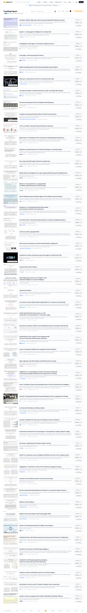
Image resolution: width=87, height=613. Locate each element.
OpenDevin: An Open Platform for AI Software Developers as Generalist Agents (40, 149)
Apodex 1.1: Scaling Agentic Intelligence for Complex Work (35, 32)
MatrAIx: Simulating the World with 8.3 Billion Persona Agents (36, 525)
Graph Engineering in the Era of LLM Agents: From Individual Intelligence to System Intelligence (33, 278)
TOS (17, 610)
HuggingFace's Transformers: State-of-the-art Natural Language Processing (40, 466)
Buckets (58, 2)
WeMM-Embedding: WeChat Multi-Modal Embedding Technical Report (38, 67)
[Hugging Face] (46, 611)
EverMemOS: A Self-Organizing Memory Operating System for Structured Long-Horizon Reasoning (33, 560)
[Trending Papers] (70, 11)
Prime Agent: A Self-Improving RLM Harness (31, 55)
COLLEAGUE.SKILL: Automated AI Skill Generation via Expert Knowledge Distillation (42, 220)
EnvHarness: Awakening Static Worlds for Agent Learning (35, 443)
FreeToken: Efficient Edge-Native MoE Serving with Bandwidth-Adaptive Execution (42, 20)
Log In (76, 2)
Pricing (69, 2)
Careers (38, 610)
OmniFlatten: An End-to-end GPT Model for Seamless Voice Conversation (39, 584)
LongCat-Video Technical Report (28, 267)
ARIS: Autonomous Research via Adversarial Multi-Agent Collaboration (38, 243)
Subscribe (55, 5)
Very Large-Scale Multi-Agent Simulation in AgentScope (34, 161)
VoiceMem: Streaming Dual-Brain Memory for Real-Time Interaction (37, 114)
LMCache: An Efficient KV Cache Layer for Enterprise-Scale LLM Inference (39, 420)
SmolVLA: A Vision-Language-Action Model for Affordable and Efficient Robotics (41, 596)
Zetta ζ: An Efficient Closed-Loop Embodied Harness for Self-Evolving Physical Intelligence (44, 384)
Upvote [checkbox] (79, 19)
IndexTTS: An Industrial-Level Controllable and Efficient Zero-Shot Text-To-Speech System (44, 455)
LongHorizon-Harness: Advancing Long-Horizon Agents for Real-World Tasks (40, 255)
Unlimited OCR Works (25, 290)
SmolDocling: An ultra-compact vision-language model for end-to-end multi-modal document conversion (34, 337)
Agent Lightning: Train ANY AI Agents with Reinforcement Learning (37, 361)
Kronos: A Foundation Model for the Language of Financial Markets (37, 349)
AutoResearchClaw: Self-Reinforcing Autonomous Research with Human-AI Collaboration (43, 537)
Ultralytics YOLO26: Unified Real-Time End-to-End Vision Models (37, 572)
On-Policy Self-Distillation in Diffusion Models (31, 408)
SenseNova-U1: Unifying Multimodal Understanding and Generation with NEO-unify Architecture (33, 208)
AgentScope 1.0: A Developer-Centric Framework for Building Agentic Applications (41, 137)
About (31, 610)
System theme (8, 610)
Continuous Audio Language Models (29, 231)
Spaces (51, 2)
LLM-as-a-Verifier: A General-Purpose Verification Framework (36, 126)
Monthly (67, 11)
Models (39, 2)
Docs (65, 2)
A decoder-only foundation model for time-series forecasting (36, 478)
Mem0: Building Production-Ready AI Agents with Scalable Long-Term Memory (41, 196)
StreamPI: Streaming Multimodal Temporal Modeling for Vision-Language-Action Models (43, 396)
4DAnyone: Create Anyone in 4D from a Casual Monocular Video (36, 79)
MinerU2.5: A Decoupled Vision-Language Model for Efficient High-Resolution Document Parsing (32, 184)
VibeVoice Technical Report (26, 502)
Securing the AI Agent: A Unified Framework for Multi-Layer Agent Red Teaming (41, 90)
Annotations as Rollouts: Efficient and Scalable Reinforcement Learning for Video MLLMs (43, 326)
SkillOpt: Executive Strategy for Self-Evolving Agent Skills (35, 514)
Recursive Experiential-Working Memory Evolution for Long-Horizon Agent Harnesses (42, 490)
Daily (59, 11)
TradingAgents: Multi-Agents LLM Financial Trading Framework (36, 43)
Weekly (62, 11)
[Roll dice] (55, 11)
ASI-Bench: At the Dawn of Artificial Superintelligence (34, 549)
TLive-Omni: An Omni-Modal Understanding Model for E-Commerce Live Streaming (42, 302)
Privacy (24, 610)
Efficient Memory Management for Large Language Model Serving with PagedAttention (43, 173)
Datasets (45, 2)
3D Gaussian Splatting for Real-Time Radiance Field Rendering (36, 102)
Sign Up (81, 2)
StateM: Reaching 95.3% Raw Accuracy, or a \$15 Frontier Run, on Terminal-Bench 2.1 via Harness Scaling (34, 314)
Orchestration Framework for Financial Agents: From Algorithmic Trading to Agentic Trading (44, 431)
